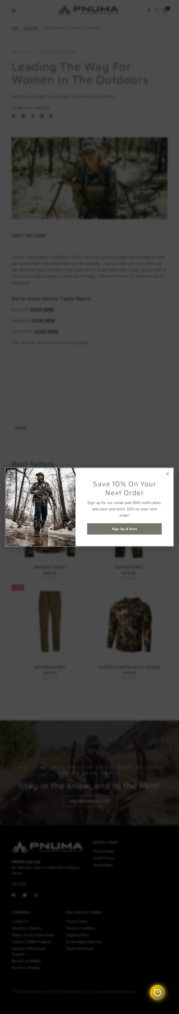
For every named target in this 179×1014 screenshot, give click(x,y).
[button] (124, 528)
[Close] (167, 473)
